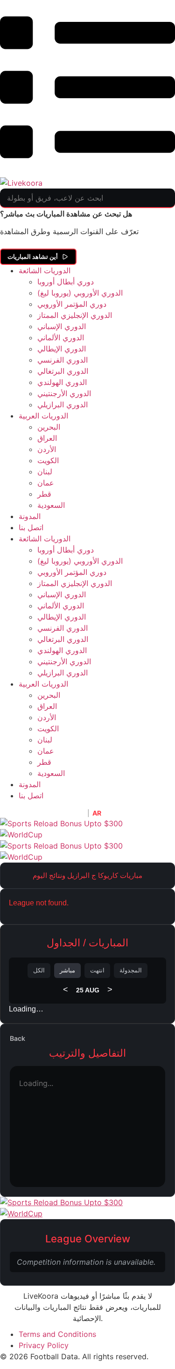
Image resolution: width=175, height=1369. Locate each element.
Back (17, 1038)
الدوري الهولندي (62, 382)
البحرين (48, 427)
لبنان (44, 471)
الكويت (48, 460)
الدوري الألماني (60, 337)
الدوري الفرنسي (62, 359)
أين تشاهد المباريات (32, 256)
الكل (39, 970)
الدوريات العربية (43, 415)
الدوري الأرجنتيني (64, 393)
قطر (44, 494)
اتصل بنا (31, 527)
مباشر (67, 970)
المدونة (30, 516)
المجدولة (130, 970)
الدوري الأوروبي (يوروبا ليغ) (80, 292)
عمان (45, 482)
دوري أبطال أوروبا (65, 281)
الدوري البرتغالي (62, 371)
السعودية (51, 505)
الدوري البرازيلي (62, 404)
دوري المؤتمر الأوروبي (71, 304)
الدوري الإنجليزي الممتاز (74, 315)
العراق (47, 438)
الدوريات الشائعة (44, 270)
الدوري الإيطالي (61, 348)
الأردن (46, 449)
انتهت (97, 970)
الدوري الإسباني (61, 326)
